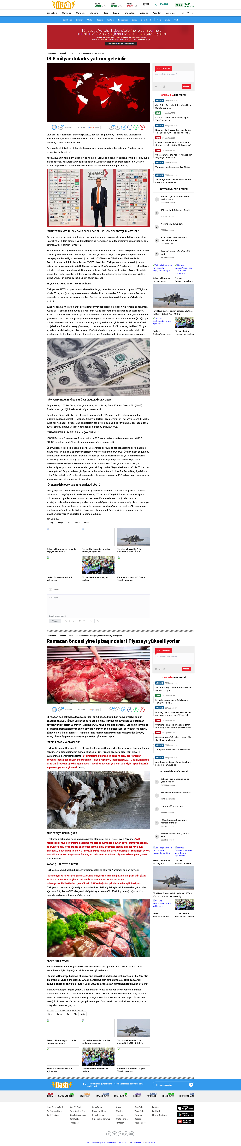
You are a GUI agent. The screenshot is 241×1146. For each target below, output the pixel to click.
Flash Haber (51, 53)
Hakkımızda (91, 1142)
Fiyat (50, 1014)
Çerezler (121, 1142)
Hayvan (59, 1014)
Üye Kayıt (155, 1111)
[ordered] (80, 621)
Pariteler (110, 20)
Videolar (144, 12)
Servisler (66, 12)
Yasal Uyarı (150, 1142)
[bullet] (84, 621)
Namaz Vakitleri (66, 1095)
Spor (105, 12)
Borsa (134, 20)
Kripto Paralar (186, 1095)
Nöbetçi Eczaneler (77, 1115)
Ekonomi (94, 12)
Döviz (158, 20)
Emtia (167, 20)
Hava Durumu (102, 1095)
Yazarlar (157, 12)
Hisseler (100, 20)
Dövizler (79, 20)
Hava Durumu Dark (55, 1107)
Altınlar (89, 20)
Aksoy (50, 522)
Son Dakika (52, 12)
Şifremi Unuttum (159, 1115)
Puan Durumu (120, 1095)
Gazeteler (170, 12)
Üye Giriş (155, 1107)
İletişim (100, 1142)
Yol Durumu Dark (54, 1111)
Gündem (80, 12)
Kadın (116, 12)
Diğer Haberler (146, 20)
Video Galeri (139, 1111)
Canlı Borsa (67, 20)
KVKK (127, 1142)
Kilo (75, 1014)
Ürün (83, 1014)
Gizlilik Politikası (110, 1142)
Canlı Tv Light (53, 1115)
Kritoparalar (123, 20)
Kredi (176, 20)
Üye (69, 522)
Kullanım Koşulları (138, 1142)
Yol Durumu (168, 1095)
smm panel (74, 1122)
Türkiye (60, 522)
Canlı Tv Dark (75, 1107)
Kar (68, 1014)
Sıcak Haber (139, 1122)
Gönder (55, 621)
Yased (77, 522)
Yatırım (87, 522)
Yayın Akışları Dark (77, 1111)
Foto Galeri (129, 12)
